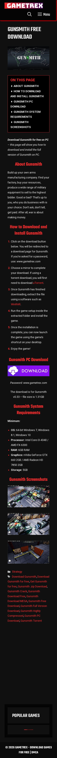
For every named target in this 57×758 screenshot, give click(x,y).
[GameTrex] (24, 5)
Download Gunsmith (24, 576)
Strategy (17, 571)
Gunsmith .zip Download (32, 586)
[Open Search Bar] (29, 14)
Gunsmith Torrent (31, 620)
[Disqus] (28, 665)
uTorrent (38, 282)
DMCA (34, 752)
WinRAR (16, 304)
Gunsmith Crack (17, 591)
